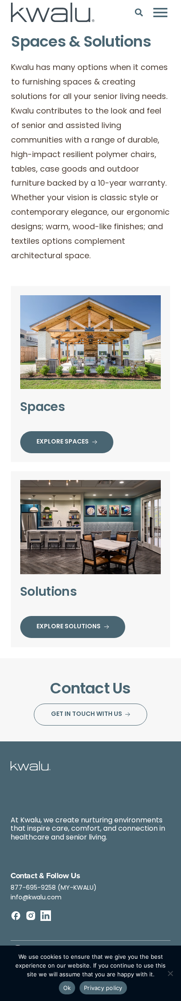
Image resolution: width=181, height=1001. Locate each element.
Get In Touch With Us (86, 714)
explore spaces (62, 442)
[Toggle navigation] (160, 12)
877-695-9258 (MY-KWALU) (54, 888)
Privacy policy (103, 987)
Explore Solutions (68, 626)
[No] (170, 973)
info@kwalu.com (36, 898)
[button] (139, 12)
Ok (67, 987)
